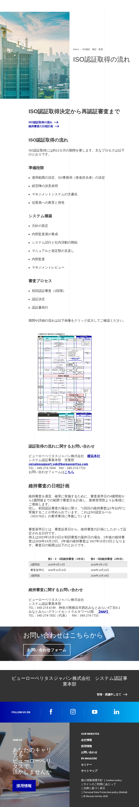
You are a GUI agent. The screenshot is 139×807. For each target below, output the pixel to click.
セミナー (86, 764)
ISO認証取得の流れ (40, 122)
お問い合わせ (89, 752)
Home (76, 49)
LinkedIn (116, 711)
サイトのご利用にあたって (99, 784)
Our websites (90, 733)
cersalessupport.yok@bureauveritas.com (58, 464)
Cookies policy (114, 780)
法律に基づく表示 (94, 788)
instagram (73, 711)
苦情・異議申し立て (109, 694)
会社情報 (86, 740)
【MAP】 (103, 612)
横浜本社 (93, 456)
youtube (94, 711)
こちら (69, 472)
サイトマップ (89, 770)
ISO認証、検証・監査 (92, 49)
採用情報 (24, 786)
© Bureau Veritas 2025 (95, 796)
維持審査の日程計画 (41, 126)
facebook (51, 711)
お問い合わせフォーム (46, 650)
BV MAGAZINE (89, 758)
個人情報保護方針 (92, 780)
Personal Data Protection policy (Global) (105, 792)
